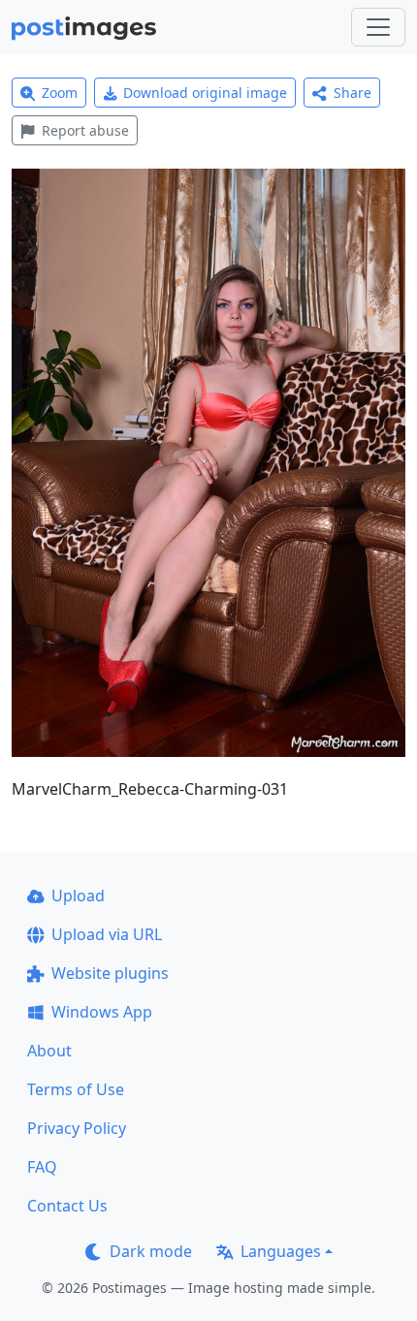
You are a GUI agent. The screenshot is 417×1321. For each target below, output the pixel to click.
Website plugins (110, 973)
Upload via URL (106, 934)
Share (352, 92)
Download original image (205, 92)
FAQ (42, 1167)
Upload (78, 895)
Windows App (101, 1011)
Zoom (60, 92)
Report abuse (85, 130)
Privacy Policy (76, 1128)
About (49, 1050)
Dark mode (151, 1251)
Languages (281, 1251)
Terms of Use (75, 1089)
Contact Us (67, 1205)
